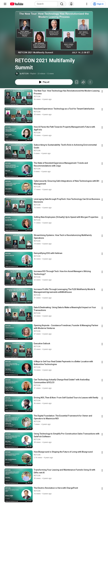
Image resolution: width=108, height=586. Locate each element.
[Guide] (5, 4)
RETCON (37, 97)
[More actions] (90, 82)
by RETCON (24, 74)
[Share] (83, 82)
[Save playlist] (76, 82)
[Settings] (86, 4)
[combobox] (47, 4)
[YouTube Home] (16, 4)
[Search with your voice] (71, 4)
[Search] (61, 4)
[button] (54, 33)
